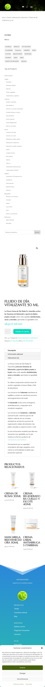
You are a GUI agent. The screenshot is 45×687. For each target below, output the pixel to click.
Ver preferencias (22, 679)
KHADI (34, 50)
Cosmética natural (20, 613)
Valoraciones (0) (13, 358)
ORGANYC (8, 57)
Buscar (37, 232)
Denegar (22, 673)
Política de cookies (18, 684)
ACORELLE (8, 46)
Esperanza (18, 50)
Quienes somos (19, 627)
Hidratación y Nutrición (20, 17)
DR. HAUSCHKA (26, 46)
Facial (9, 17)
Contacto (17, 634)
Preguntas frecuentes (22, 630)
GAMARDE (27, 50)
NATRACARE (28, 54)
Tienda (16, 609)
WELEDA (23, 61)
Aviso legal (29, 684)
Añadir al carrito (22, 331)
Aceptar (22, 668)
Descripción (12, 350)
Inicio (4, 17)
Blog (15, 616)
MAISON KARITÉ (17, 54)
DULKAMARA (9, 50)
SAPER (21, 57)
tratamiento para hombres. (17, 440)
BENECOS (16, 46)
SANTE (15, 57)
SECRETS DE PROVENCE (12, 61)
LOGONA (8, 54)
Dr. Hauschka (14, 341)
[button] (42, 648)
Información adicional (15, 354)
